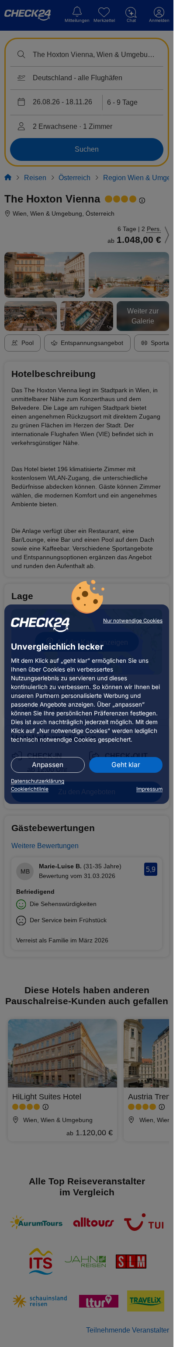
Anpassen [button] (47, 765)
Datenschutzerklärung (37, 781)
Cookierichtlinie (29, 789)
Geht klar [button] (125, 765)
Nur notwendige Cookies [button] (133, 621)
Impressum (149, 789)
